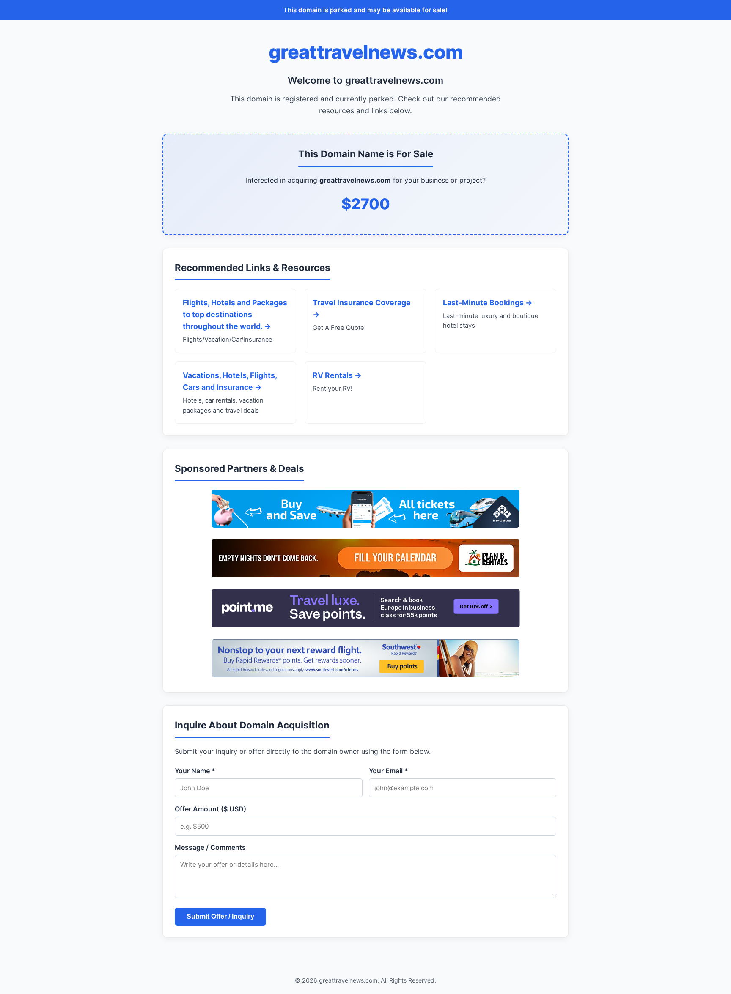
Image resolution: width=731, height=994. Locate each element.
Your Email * (388, 771)
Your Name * (195, 771)
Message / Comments (210, 847)
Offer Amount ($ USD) (210, 809)
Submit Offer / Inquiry (220, 916)
